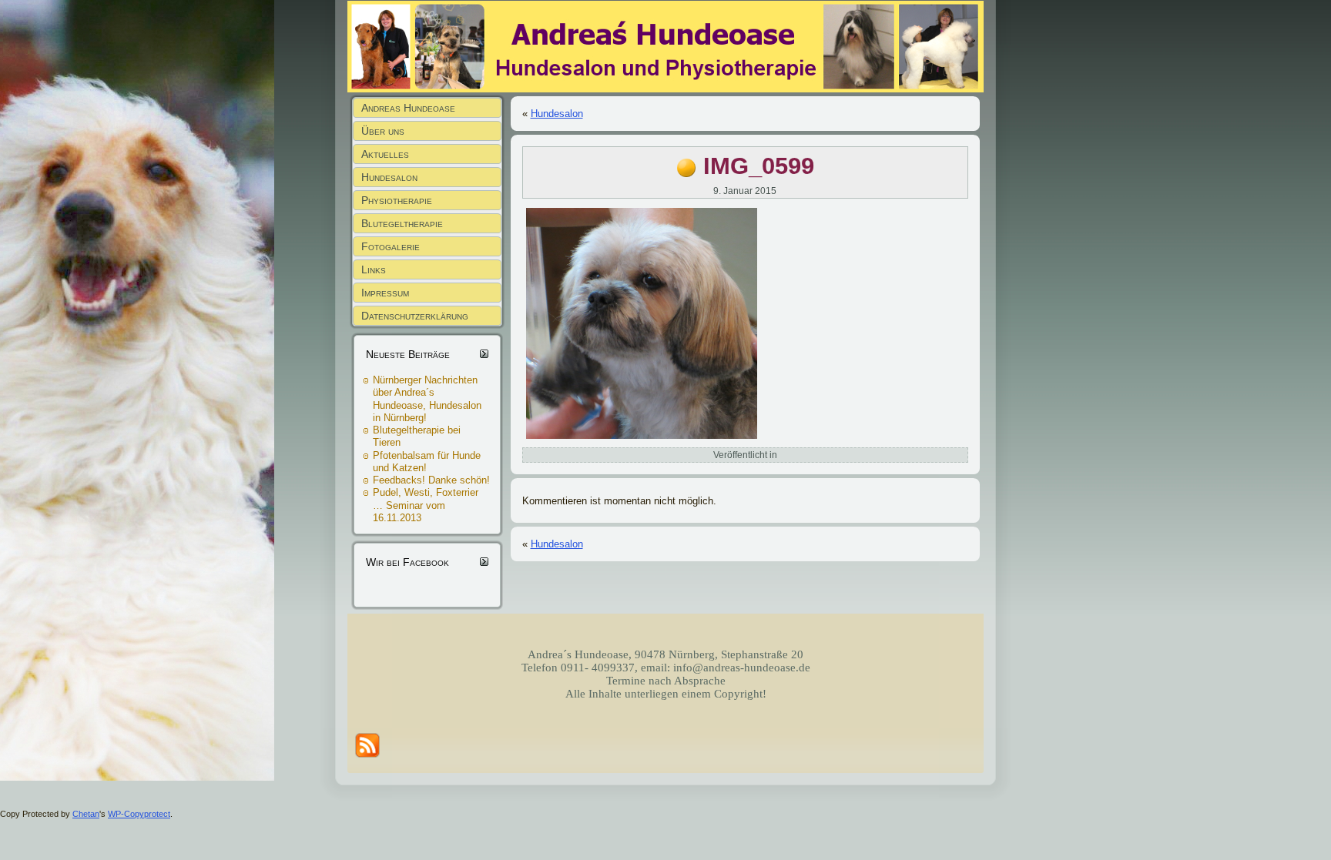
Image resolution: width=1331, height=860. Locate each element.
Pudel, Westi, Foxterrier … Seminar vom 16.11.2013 (425, 505)
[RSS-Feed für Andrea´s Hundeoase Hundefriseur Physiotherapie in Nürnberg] (367, 745)
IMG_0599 (758, 165)
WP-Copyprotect (139, 813)
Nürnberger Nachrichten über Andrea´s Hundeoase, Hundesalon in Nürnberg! (427, 398)
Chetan (85, 813)
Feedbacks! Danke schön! (431, 480)
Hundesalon (557, 113)
